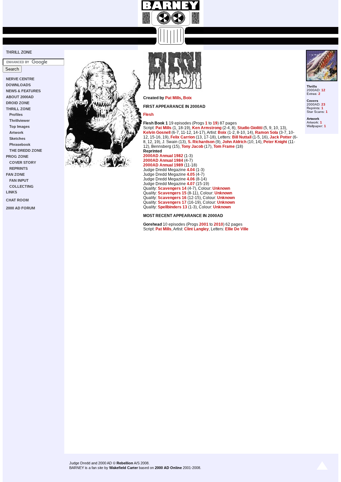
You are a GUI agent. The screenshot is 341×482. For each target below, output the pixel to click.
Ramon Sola (266, 132)
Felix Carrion (182, 137)
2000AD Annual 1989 (163, 165)
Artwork (16, 132)
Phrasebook (19, 144)
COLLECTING (21, 186)
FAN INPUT (19, 180)
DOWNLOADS (18, 85)
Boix (187, 98)
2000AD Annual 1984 (163, 160)
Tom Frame (224, 146)
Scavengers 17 (172, 202)
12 (323, 90)
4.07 (191, 183)
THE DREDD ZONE (25, 150)
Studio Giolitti (249, 127)
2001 (203, 224)
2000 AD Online (168, 468)
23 (323, 104)
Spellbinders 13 (172, 207)
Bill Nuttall (241, 137)
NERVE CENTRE (20, 79)
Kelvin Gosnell (156, 132)
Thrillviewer (19, 120)
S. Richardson (201, 141)
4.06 (191, 179)
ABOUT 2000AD (20, 97)
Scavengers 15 (172, 193)
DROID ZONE (17, 103)
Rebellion (125, 463)
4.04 (191, 169)
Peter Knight (275, 141)
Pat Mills (173, 98)
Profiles (16, 115)
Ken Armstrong (206, 127)
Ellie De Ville (236, 229)
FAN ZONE (15, 174)
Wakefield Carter (123, 468)
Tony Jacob (192, 146)
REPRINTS (18, 168)
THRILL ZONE (19, 52)
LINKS (11, 192)
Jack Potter (281, 137)
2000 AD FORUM (20, 208)
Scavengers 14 (172, 188)
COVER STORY (22, 162)
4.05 (191, 174)
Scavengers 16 (172, 197)
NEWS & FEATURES (23, 91)
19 (215, 123)
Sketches (17, 138)
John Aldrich (234, 141)
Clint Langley (196, 229)
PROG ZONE (17, 156)
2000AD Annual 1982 (163, 155)
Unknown (221, 188)
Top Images (19, 126)
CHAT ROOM (17, 200)
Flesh (148, 114)
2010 (218, 224)
